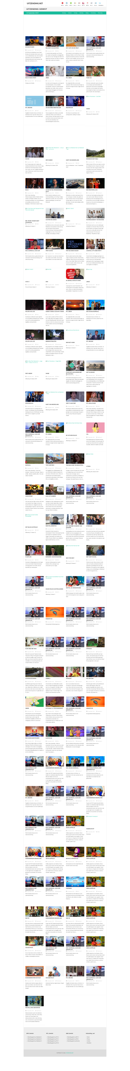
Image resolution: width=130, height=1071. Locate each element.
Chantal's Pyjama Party (93, 250)
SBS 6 (98, 111)
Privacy (88, 1039)
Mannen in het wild (92, 159)
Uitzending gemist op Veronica (73, 1041)
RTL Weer (69, 77)
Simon (27, 708)
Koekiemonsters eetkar (33, 977)
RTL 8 (58, 51)
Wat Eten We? (70, 558)
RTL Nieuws (28, 107)
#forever (89, 526)
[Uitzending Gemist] (34, 3)
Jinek (47, 77)
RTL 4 (78, 80)
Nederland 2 (38, 50)
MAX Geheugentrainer (32, 738)
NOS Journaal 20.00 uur (32, 250)
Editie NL (28, 465)
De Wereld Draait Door (73, 280)
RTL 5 (37, 314)
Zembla (68, 189)
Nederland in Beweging (73, 738)
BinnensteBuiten (51, 341)
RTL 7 (78, 891)
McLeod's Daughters (52, 48)
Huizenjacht (90, 828)
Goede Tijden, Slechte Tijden (55, 311)
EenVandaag (29, 403)
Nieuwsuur (69, 107)
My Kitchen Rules (71, 435)
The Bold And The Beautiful (74, 465)
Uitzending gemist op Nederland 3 (34, 1041)
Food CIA (89, 77)
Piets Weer (49, 160)
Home (88, 1037)
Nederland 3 (59, 253)
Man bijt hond (70, 342)
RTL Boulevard (91, 403)
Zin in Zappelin (70, 827)
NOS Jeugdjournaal (92, 311)
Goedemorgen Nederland (54, 768)
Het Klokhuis (90, 372)
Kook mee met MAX (31, 648)
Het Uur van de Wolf (72, 48)
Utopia (88, 466)
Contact (88, 1041)
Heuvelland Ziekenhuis (32, 1007)
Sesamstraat (50, 977)
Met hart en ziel (91, 556)
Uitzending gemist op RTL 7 (53, 1041)
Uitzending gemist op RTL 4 (53, 1037)
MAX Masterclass (92, 189)
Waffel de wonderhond (73, 587)
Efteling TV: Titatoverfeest (54, 708)
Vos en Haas (29, 947)
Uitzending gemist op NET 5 (73, 1037)
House (27, 159)
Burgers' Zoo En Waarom (53, 556)
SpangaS (89, 648)
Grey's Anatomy (71, 403)
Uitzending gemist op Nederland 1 (34, 1037)
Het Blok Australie (31, 527)
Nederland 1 (99, 51)
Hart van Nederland (72, 160)
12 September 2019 (30, 50)
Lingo (88, 281)
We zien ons (90, 678)
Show (88, 108)
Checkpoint (29, 496)
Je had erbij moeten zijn (53, 107)
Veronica (79, 223)
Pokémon (69, 888)
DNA (47, 281)
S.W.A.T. (68, 220)
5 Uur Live (28, 556)
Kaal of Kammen (51, 496)
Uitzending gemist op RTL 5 (53, 1039)
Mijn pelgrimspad (51, 525)
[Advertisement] (65, 25)
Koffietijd (49, 738)
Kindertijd (49, 618)
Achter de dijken (51, 219)
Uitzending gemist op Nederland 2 (34, 1039)
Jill (87, 434)
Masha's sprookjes (72, 858)
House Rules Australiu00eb (54, 589)
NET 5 (78, 438)
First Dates (49, 250)
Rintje (27, 918)
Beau (27, 189)
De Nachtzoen (29, 47)
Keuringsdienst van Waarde (95, 219)
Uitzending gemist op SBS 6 (73, 1039)
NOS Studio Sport (30, 77)
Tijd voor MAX (50, 465)
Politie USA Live (30, 311)
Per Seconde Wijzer (72, 250)
